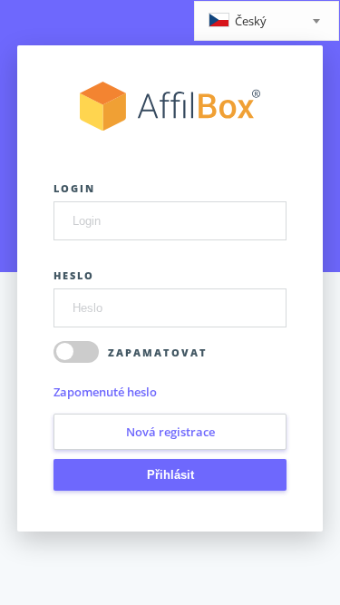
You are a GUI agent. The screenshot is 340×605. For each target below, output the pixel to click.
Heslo (73, 275)
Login (74, 188)
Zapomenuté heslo (105, 392)
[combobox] (266, 21)
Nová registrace (170, 432)
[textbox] (266, 22)
